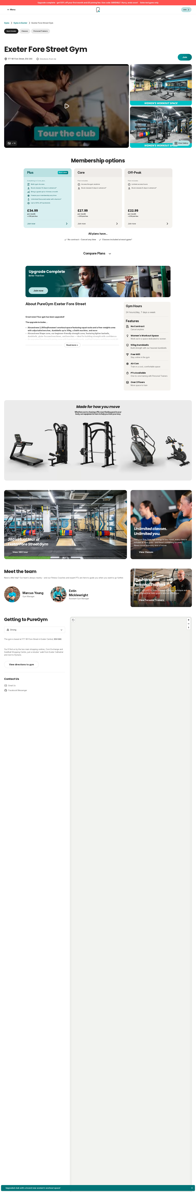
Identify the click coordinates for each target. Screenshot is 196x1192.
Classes (24, 31)
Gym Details (11, 31)
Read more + (72, 345)
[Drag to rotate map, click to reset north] (189, 628)
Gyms (6, 23)
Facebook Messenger (17, 690)
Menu (12, 10)
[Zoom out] (189, 624)
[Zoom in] (189, 620)
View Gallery (183, 143)
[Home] (98, 10)
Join (184, 57)
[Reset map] (73, 620)
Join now (38, 290)
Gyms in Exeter (20, 23)
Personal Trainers (40, 31)
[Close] (192, 1188)
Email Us (12, 685)
